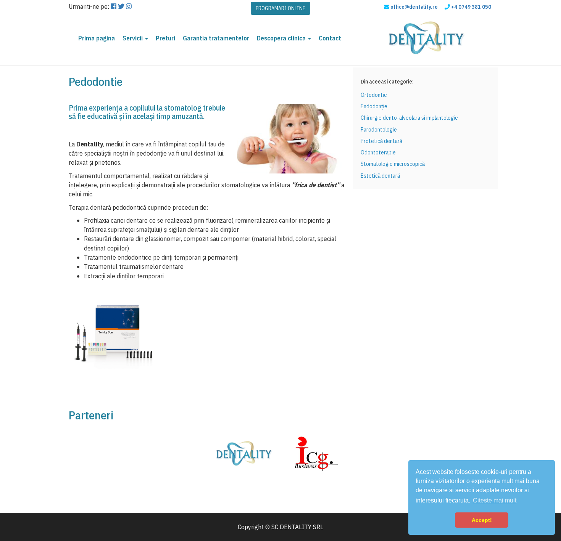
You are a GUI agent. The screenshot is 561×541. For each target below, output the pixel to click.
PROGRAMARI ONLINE (280, 8)
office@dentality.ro (414, 6)
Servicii (133, 38)
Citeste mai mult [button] (494, 500)
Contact (330, 38)
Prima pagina (96, 38)
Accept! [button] (482, 520)
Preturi (165, 38)
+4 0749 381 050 (471, 6)
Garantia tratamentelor (216, 38)
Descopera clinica (282, 38)
